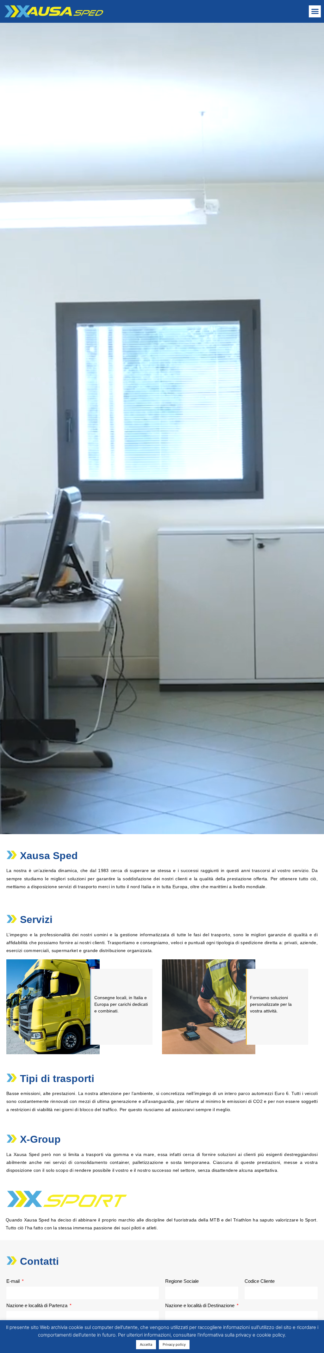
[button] (315, 11)
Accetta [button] (146, 1344)
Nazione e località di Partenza (37, 1305)
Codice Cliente (260, 1281)
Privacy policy (174, 1344)
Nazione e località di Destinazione (200, 1305)
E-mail (13, 1281)
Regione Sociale (182, 1281)
